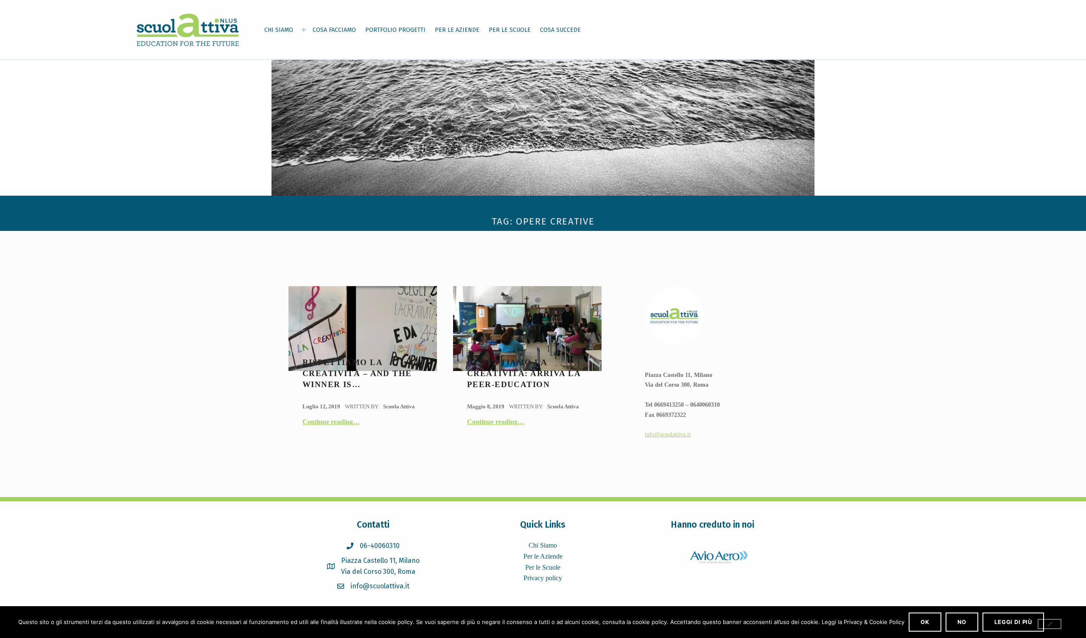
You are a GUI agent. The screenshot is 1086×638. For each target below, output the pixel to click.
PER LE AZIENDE (457, 30)
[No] (1049, 624)
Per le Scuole (542, 567)
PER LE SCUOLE (510, 30)
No (962, 621)
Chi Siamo (543, 545)
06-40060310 (380, 546)
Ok (925, 621)
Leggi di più (1013, 621)
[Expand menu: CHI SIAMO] (304, 30)
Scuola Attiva (399, 406)
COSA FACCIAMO (334, 30)
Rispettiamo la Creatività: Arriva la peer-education (523, 373)
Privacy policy (542, 578)
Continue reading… (331, 421)
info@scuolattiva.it (668, 434)
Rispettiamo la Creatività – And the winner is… (357, 373)
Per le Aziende (543, 556)
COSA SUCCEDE (560, 30)
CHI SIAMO (278, 30)
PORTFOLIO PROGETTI (395, 30)
